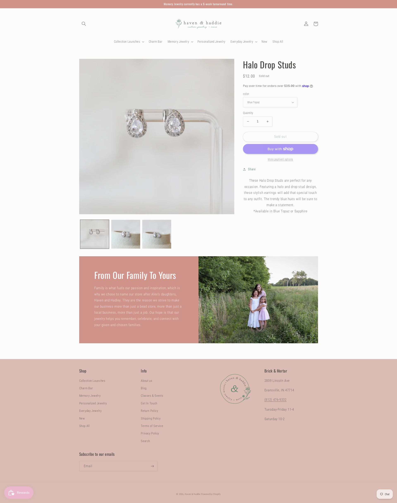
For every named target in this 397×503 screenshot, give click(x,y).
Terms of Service (152, 426)
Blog (144, 388)
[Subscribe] (152, 466)
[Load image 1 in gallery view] (94, 234)
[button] (84, 24)
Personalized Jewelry (93, 403)
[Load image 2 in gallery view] (125, 234)
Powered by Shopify (211, 494)
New (82, 418)
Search (145, 441)
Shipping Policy (150, 418)
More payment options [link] (280, 159)
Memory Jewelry (90, 396)
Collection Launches (92, 381)
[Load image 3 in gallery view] (156, 234)
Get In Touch (149, 403)
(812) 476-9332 (275, 400)
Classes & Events (152, 396)
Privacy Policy (150, 433)
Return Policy (149, 411)
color (246, 94)
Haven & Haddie (192, 494)
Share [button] (252, 169)
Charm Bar (86, 388)
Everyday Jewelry (90, 411)
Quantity (248, 113)
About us (146, 381)
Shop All (84, 426)
